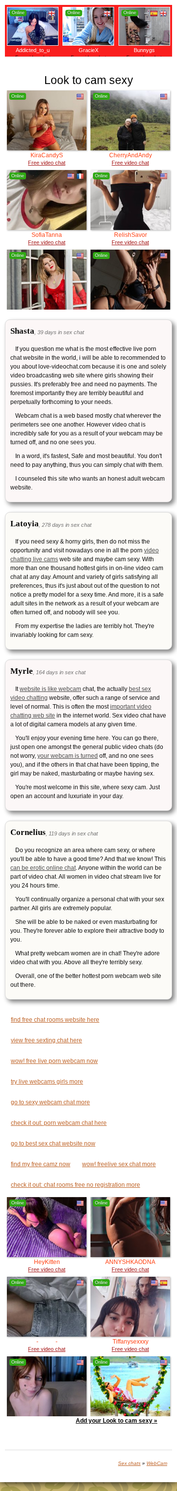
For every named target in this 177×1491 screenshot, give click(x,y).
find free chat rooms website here (55, 1019)
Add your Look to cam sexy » (116, 1420)
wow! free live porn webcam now (54, 1061)
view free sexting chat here (46, 1040)
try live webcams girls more (47, 1081)
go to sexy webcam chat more (50, 1102)
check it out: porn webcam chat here (59, 1122)
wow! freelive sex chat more (119, 1164)
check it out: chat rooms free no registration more (75, 1184)
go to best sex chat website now (53, 1143)
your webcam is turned (67, 755)
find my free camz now (40, 1164)
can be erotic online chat (43, 867)
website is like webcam (50, 689)
